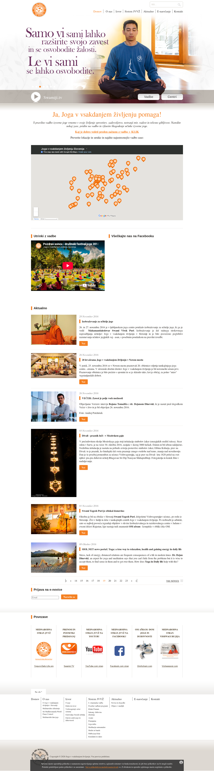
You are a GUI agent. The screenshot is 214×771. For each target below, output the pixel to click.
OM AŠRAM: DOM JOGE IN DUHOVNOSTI (144, 633)
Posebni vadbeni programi (98, 706)
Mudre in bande (94, 730)
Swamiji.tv (53, 97)
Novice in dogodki (118, 702)
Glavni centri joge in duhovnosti (73, 719)
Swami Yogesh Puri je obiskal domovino (103, 511)
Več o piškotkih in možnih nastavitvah (101, 767)
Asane (90, 717)
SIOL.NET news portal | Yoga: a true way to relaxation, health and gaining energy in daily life (132, 549)
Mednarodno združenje (51, 708)
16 (87, 580)
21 (115, 580)
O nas (108, 11)
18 (98, 580)
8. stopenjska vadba (95, 702)
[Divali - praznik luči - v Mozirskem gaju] (53, 496)
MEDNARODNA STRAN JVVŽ (44, 633)
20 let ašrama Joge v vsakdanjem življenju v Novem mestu (112, 360)
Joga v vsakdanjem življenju (39, 11)
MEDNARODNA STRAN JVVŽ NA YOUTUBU (94, 633)
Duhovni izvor (70, 706)
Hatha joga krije (94, 733)
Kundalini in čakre (95, 736)
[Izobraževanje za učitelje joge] (53, 343)
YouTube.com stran (94, 666)
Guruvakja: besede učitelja (75, 714)
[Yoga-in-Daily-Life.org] (43, 661)
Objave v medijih (117, 706)
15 (81, 580)
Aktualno (148, 11)
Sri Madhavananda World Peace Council (52, 712)
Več (83, 343)
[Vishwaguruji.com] (170, 661)
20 (109, 580)
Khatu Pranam (93, 709)
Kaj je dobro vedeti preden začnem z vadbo (101, 132)
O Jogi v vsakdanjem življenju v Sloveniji (50, 703)
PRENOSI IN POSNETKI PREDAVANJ (69, 633)
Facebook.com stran (119, 666)
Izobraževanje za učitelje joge (97, 321)
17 (92, 580)
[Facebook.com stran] (119, 661)
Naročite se (69, 597)
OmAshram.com (144, 666)
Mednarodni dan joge (50, 717)
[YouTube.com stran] (94, 661)
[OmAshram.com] (144, 661)
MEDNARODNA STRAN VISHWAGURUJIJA (170, 633)
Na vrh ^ (38, 691)
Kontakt (178, 11)
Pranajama (92, 721)
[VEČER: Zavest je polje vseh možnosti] (53, 420)
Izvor (118, 11)
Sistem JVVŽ (132, 11)
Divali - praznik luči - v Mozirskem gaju (103, 435)
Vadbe (148, 97)
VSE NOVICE (172, 580)
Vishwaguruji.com (170, 666)
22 (121, 580)
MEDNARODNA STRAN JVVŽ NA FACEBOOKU (119, 633)
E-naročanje (164, 11)
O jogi (67, 702)
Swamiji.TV (69, 666)
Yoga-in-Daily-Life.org (43, 666)
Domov (97, 11)
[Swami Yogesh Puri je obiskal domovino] (53, 533)
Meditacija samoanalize (96, 727)
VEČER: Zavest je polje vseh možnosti (102, 398)
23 (126, 580)
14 (76, 580)
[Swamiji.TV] (69, 661)
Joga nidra (92, 724)
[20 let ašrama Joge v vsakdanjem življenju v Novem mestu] (53, 377)
